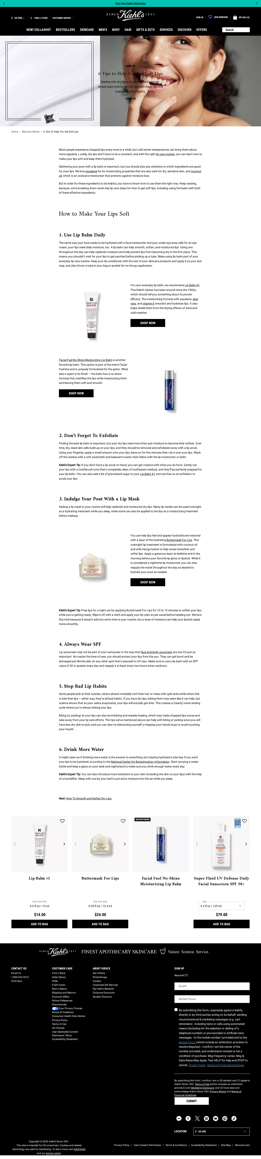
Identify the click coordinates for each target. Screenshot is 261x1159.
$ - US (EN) (16, 18)
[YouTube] (215, 1118)
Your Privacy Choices (70, 1008)
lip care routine (165, 154)
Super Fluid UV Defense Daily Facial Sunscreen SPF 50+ (221, 881)
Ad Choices (58, 1028)
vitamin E (148, 303)
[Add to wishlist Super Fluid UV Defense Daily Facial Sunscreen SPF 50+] (244, 821)
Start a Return (59, 988)
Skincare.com (242, 1145)
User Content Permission (147, 1145)
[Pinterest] (224, 1118)
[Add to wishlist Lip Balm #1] (62, 821)
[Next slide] (256, 3)
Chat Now (16, 981)
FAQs (55, 981)
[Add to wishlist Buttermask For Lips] (123, 821)
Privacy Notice (217, 1091)
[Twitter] (197, 1118)
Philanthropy (100, 977)
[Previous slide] (4, 3)
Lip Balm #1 (192, 285)
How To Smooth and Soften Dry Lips (89, 798)
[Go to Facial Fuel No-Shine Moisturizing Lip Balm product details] (161, 844)
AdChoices (79, 1149)
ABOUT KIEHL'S (101, 968)
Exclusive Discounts (104, 992)
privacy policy (53, 1153)
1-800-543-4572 (20, 977)
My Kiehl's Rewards (103, 988)
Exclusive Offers (60, 996)
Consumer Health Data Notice (68, 1016)
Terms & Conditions (176, 1145)
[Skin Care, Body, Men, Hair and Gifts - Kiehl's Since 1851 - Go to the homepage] (130, 15)
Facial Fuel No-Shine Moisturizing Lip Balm (85, 360)
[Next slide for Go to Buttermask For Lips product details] (125, 844)
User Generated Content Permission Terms (65, 1033)
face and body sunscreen (156, 652)
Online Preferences (62, 1000)
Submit (191, 1101)
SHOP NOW (147, 323)
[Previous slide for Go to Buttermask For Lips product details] (75, 844)
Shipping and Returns (64, 992)
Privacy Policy (59, 1020)
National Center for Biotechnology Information (140, 761)
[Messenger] (179, 1118)
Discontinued (59, 1004)
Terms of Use (59, 1024)
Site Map (226, 1145)
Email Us (16, 973)
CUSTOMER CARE (62, 968)
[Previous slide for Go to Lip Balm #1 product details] (14, 844)
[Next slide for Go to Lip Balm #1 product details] (64, 844)
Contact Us (19, 968)
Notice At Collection (63, 1012)
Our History (99, 973)
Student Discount (102, 996)
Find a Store (58, 973)
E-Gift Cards (58, 984)
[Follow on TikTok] (234, 1118)
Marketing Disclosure (202, 1087)
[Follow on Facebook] (188, 1118)
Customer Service (61, 18)
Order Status (59, 977)
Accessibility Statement (65, 1039)
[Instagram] (206, 1118)
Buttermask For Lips (179, 540)
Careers (97, 981)
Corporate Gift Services (105, 984)
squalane (91, 171)
